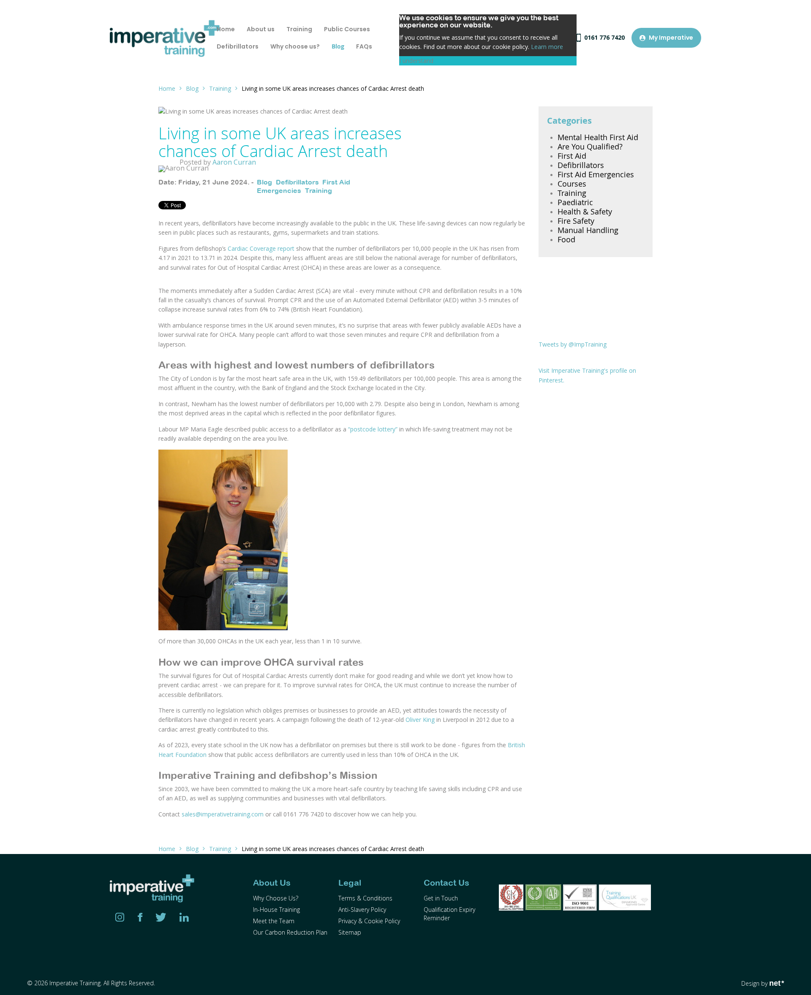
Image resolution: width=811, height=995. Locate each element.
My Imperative (671, 37)
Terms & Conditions (365, 898)
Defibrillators (297, 182)
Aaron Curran (234, 162)
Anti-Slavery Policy (362, 910)
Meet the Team (273, 921)
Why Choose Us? (275, 898)
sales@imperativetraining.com (223, 814)
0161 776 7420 (604, 37)
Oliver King (421, 720)
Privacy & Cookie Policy (369, 921)
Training (220, 88)
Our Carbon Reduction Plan (290, 932)
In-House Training (276, 910)
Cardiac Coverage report (261, 248)
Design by (762, 983)
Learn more (547, 47)
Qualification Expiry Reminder (449, 914)
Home (166, 88)
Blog (192, 88)
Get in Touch (441, 898)
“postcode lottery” (372, 429)
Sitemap (349, 932)
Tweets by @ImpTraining (573, 344)
